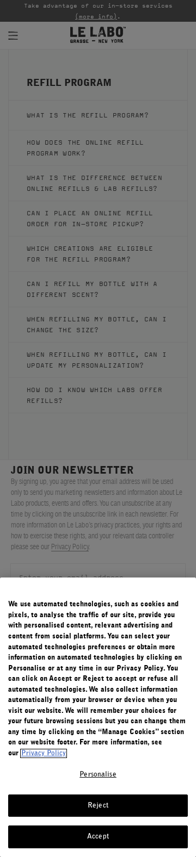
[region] (98, 717)
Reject (98, 805)
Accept (98, 836)
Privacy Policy (43, 753)
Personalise (97, 774)
